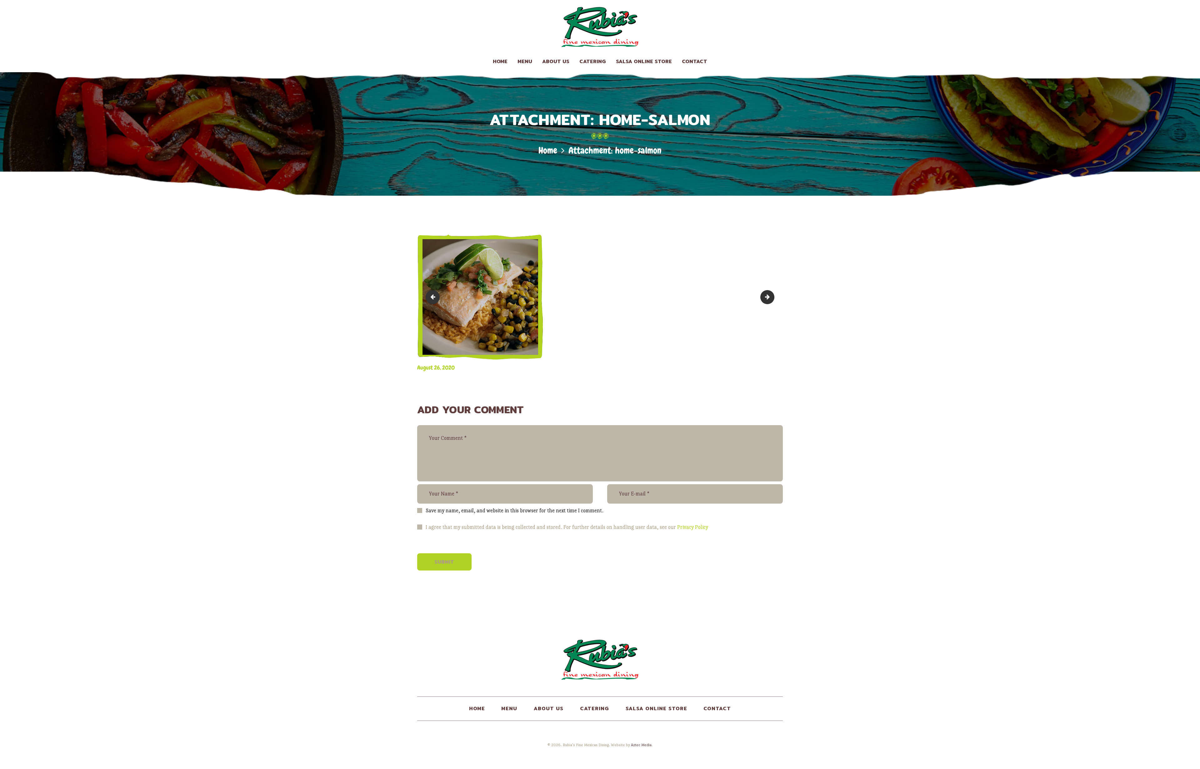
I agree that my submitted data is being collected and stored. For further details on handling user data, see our (567, 527)
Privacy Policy (692, 527)
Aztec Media (641, 745)
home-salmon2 (771, 297)
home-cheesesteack (434, 297)
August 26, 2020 (436, 367)
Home (547, 150)
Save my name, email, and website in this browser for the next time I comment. (514, 511)
